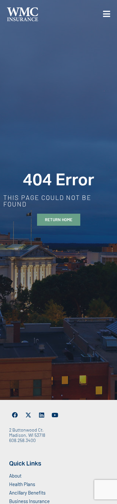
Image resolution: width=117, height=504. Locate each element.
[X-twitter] (28, 415)
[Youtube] (55, 415)
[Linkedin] (41, 415)
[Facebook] (15, 415)
